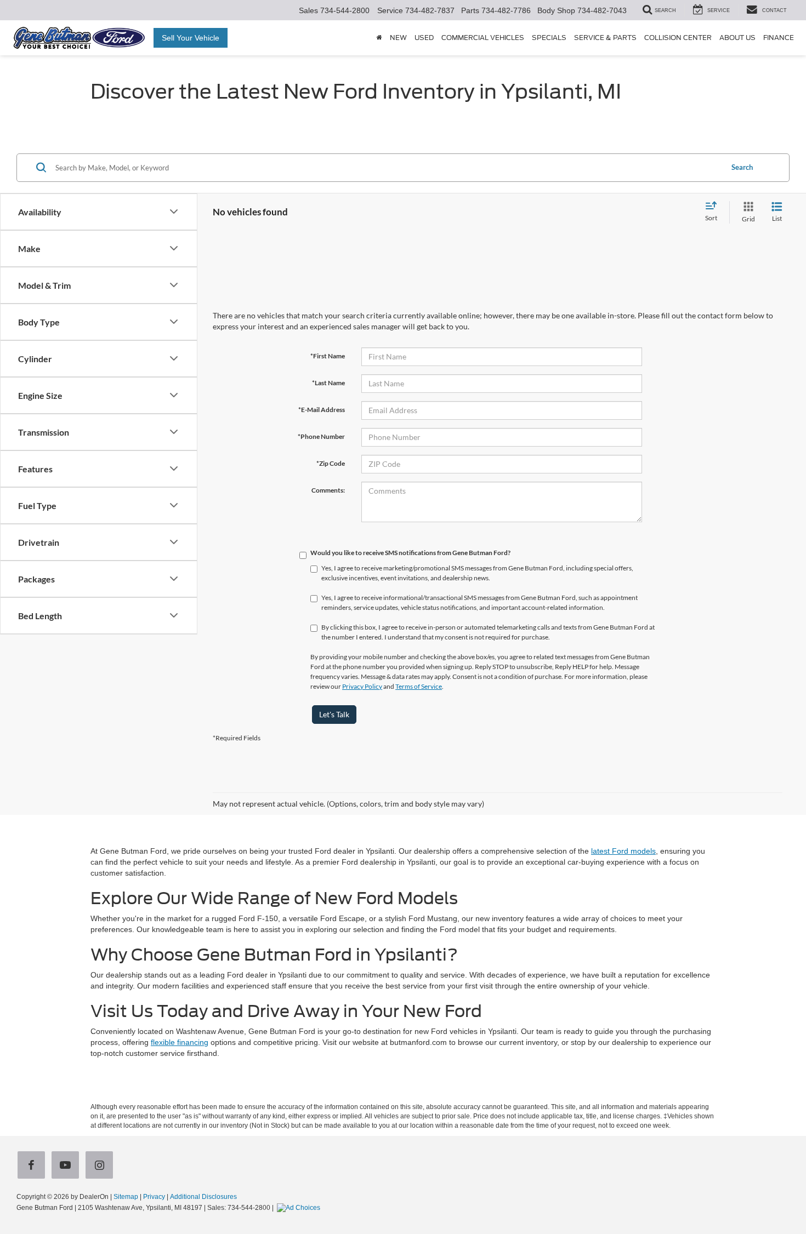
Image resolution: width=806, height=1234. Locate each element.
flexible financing (179, 1042)
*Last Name (328, 383)
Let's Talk (334, 714)
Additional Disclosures (203, 1197)
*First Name (327, 356)
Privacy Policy (362, 686)
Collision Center (678, 38)
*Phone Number (321, 436)
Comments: (328, 490)
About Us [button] (737, 38)
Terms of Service (418, 686)
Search (742, 167)
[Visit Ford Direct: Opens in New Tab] (300, 1208)
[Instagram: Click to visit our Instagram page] (101, 1166)
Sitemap (125, 1197)
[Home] (379, 37)
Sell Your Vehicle (190, 37)
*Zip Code (330, 463)
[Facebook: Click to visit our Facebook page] (33, 1166)
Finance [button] (778, 38)
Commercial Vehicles (482, 38)
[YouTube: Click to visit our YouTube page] (67, 1166)
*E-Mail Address (321, 409)
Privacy (154, 1197)
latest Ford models (623, 851)
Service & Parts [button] (605, 38)
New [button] (398, 38)
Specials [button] (549, 38)
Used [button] (424, 38)
